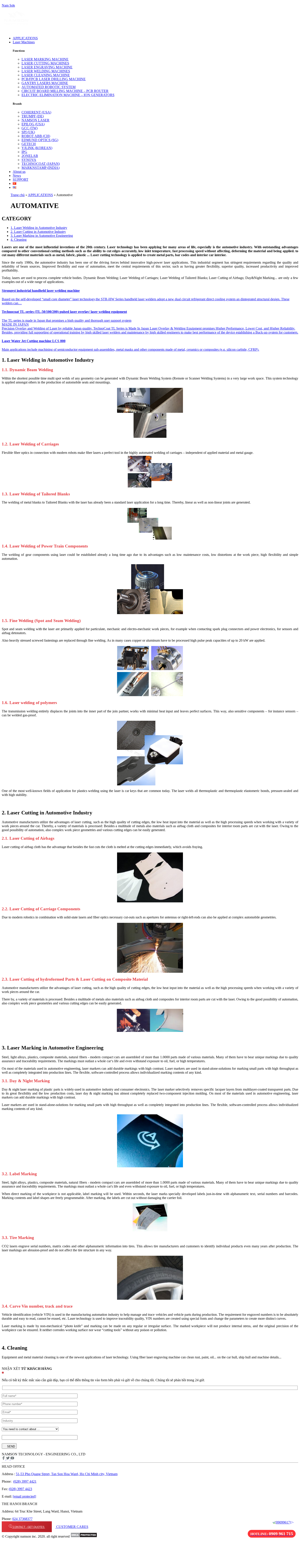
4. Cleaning (19, 239)
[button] (116, 42)
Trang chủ (18, 195)
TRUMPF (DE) (33, 116)
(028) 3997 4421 (24, 1481)
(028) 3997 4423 (20, 1489)
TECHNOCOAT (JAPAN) (41, 164)
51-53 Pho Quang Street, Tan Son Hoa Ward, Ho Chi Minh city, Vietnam (66, 1474)
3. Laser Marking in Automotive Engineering (42, 235)
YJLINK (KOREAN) (37, 148)
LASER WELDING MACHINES (46, 71)
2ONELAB (30, 156)
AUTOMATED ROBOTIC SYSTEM (49, 87)
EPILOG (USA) (33, 124)
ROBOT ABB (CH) (36, 136)
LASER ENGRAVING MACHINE (47, 67)
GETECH (29, 144)
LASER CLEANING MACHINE (46, 75)
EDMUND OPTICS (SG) (40, 140)
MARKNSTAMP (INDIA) (41, 168)
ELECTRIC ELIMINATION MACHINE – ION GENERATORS (68, 95)
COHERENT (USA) (36, 112)
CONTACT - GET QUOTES (28, 1527)
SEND (11, 1446)
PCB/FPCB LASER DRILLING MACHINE (54, 79)
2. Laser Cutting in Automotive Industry (38, 232)
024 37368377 (22, 1519)
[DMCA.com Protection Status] (83, 1536)
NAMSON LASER (35, 120)
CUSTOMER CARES (71, 1527)
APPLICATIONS (40, 195)
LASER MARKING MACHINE (45, 59)
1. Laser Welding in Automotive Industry (39, 228)
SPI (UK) (28, 132)
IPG (24, 152)
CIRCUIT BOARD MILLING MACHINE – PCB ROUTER (65, 91)
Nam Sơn (8, 5)
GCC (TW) (30, 128)
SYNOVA (29, 160)
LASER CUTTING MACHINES (45, 63)
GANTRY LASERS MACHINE (45, 83)
